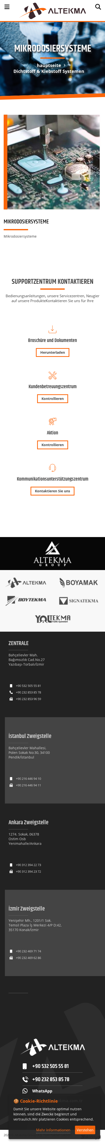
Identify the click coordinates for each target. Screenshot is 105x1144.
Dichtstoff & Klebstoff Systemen (48, 71)
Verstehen (85, 1129)
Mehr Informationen (53, 1129)
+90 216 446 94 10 (28, 778)
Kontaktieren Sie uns (52, 491)
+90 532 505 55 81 (28, 685)
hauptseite (49, 65)
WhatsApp (42, 1091)
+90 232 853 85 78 (28, 692)
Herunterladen (52, 352)
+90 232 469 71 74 (28, 951)
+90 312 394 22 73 (28, 865)
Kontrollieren (53, 398)
